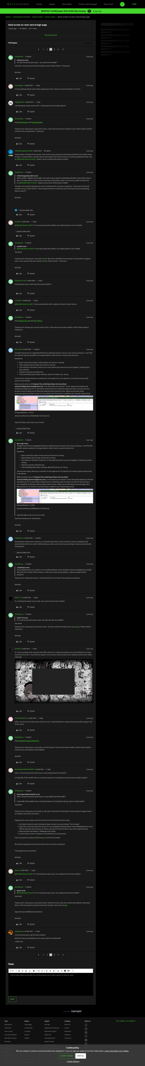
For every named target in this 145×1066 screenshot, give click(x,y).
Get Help (47, 1024)
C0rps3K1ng (19, 931)
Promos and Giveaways (88, 4)
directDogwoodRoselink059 (24, 769)
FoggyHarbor (19, 102)
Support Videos (49, 1041)
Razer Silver (108, 4)
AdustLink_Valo (20, 280)
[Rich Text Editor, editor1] (50, 984)
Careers (66, 1028)
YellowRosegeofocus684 (23, 151)
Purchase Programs (11, 1035)
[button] (134, 4)
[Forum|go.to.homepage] (17, 4)
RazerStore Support (50, 1031)
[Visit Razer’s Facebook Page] (86, 1025)
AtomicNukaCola (21, 718)
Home (8, 17)
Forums (39, 4)
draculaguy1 (19, 85)
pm (24, 188)
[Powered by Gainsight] (72, 1012)
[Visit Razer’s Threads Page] (86, 1032)
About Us (67, 1024)
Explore (26, 1021)
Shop (6, 1021)
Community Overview (21, 17)
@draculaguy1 (23, 122)
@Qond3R (21, 741)
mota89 (17, 222)
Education (8, 1041)
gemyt (17, 870)
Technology (27, 1024)
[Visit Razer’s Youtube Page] (86, 1040)
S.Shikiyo (18, 300)
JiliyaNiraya (19, 538)
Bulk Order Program (11, 1038)
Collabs (26, 1038)
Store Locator (9, 1031)
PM (46, 261)
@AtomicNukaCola (32, 741)
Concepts (27, 1031)
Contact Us (67, 1038)
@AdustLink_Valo (24, 321)
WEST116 (18, 597)
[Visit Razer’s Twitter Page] (86, 1036)
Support (52, 4)
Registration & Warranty (52, 1028)
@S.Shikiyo (38, 321)
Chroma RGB (28, 1028)
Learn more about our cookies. (116, 1051)
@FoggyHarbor (37, 122)
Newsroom (67, 1031)
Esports (26, 1035)
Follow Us (87, 1021)
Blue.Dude (18, 349)
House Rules (67, 4)
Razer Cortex (37, 17)
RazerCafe (8, 1028)
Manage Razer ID (50, 1038)
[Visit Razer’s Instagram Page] (86, 1028)
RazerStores (8, 1024)
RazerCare (48, 1035)
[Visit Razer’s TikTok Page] (86, 1043)
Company (67, 1021)
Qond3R (18, 649)
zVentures (67, 1035)
